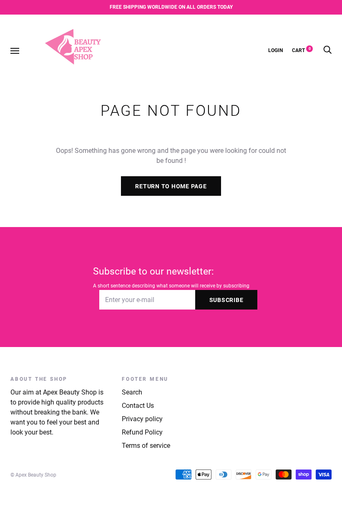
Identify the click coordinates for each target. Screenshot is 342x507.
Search (132, 392)
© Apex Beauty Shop (33, 475)
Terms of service (146, 446)
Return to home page (170, 186)
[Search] (327, 50)
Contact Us (138, 406)
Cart (301, 50)
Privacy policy (142, 419)
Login (275, 50)
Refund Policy (142, 432)
